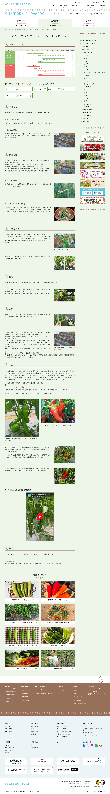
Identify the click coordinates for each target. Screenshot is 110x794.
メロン (86, 67)
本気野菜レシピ (87, 121)
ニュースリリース (78, 696)
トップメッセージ (87, 726)
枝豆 (85, 101)
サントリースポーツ (62, 736)
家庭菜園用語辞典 (87, 115)
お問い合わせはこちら (98, 14)
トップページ (55, 14)
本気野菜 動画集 (87, 110)
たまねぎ (87, 107)
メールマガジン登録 (92, 691)
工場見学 (33, 729)
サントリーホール (61, 726)
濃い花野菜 (87, 87)
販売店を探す (87, 46)
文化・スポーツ (76, 6)
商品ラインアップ (88, 43)
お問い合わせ (96, 2)
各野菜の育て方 (21, 30)
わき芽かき (37, 89)
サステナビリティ (90, 6)
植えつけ (22, 89)
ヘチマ (86, 98)
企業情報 (102, 6)
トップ (7, 30)
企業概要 (7, 745)
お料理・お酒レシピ (36, 731)
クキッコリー (88, 104)
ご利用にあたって (92, 791)
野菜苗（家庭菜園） (25, 686)
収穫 (7, 95)
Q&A (32, 745)
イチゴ (86, 81)
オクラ (86, 95)
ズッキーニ (87, 75)
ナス (85, 61)
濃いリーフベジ (89, 84)
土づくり (8, 89)
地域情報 (33, 734)
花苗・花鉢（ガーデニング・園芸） (10, 687)
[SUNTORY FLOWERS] (24, 13)
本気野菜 (62, 690)
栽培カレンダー (87, 118)
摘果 (49, 89)
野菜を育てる (87, 49)
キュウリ (87, 58)
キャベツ (87, 78)
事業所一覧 (8, 750)
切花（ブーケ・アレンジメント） (42, 686)
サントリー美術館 (61, 729)
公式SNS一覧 (87, 742)
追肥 (63, 89)
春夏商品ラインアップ (11, 691)
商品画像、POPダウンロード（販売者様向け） (96, 694)
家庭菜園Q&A (11, 561)
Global (78, 2)
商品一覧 (7, 726)
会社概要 (76, 690)
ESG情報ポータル (87, 732)
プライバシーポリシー (79, 707)
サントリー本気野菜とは (90, 40)
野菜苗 (12, 30)
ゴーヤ (86, 70)
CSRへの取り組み (78, 700)
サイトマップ (83, 791)
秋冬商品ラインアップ (11, 694)
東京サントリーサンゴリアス (64, 734)
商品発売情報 (8, 729)
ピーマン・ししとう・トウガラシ (94, 73)
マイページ (86, 2)
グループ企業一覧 (10, 747)
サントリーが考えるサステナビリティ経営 (93, 729)
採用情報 (7, 753)
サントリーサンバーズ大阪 (64, 731)
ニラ (85, 90)
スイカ (86, 64)
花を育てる (8, 701)
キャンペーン (34, 726)
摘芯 (21, 95)
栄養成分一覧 (8, 731)
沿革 (75, 693)
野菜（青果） (62, 686)
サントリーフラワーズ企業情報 (70, 14)
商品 (54, 6)
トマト (86, 55)
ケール (86, 92)
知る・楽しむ (64, 6)
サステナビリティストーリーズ (91, 735)
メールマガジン (61, 745)
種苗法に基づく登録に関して (80, 703)
